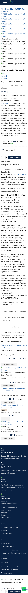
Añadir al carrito (15, 157)
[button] (8, 385)
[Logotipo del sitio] (14, 2)
